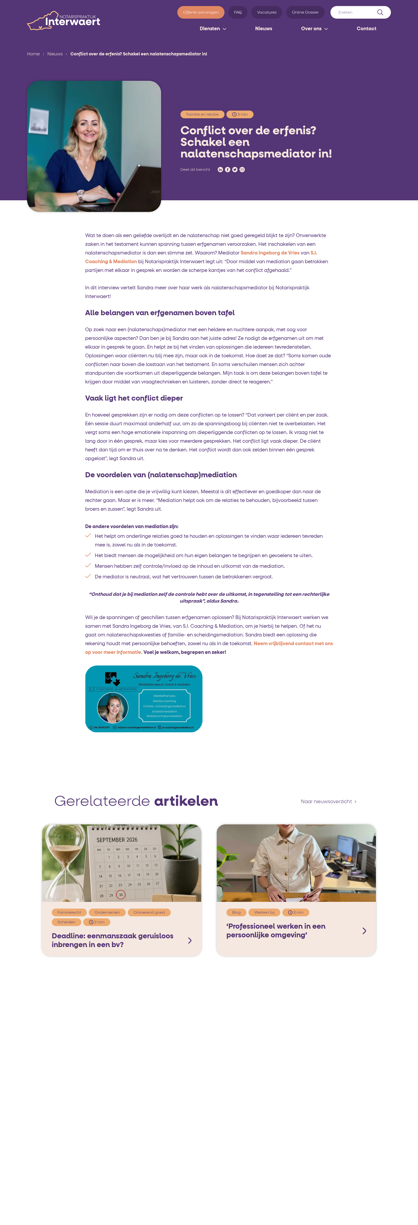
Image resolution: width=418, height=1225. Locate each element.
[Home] (63, 20)
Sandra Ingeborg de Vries (270, 253)
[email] (242, 169)
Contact (366, 28)
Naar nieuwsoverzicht (326, 801)
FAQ (238, 12)
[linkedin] (220, 169)
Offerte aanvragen (201, 12)
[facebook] (227, 169)
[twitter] (235, 169)
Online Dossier (305, 12)
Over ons (311, 28)
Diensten (210, 28)
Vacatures (266, 12)
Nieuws (263, 28)
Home (33, 54)
